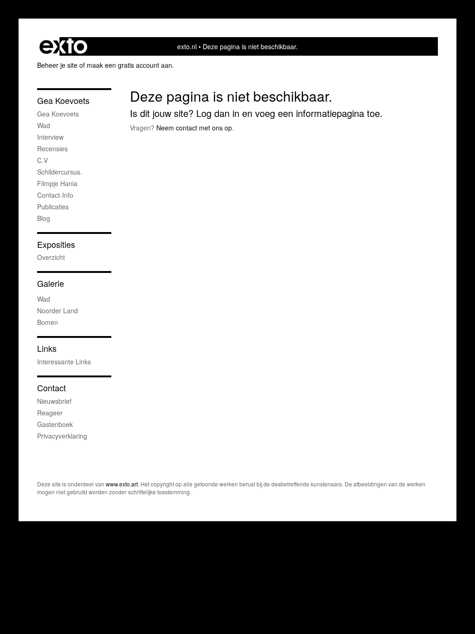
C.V (42, 160)
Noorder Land (57, 310)
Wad (43, 125)
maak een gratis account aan (129, 65)
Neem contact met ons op (194, 127)
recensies (52, 148)
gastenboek (55, 424)
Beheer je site (57, 65)
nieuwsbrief (54, 401)
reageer (50, 412)
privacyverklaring (62, 435)
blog (43, 218)
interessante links (64, 361)
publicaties (53, 206)
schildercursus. (59, 171)
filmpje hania (57, 183)
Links (47, 348)
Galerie (50, 283)
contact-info (55, 195)
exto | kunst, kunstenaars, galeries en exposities (63, 46)
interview (50, 137)
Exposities (56, 244)
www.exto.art (122, 484)
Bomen (47, 322)
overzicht (51, 257)
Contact (51, 388)
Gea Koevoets (63, 100)
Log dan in (217, 113)
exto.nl (187, 46)
